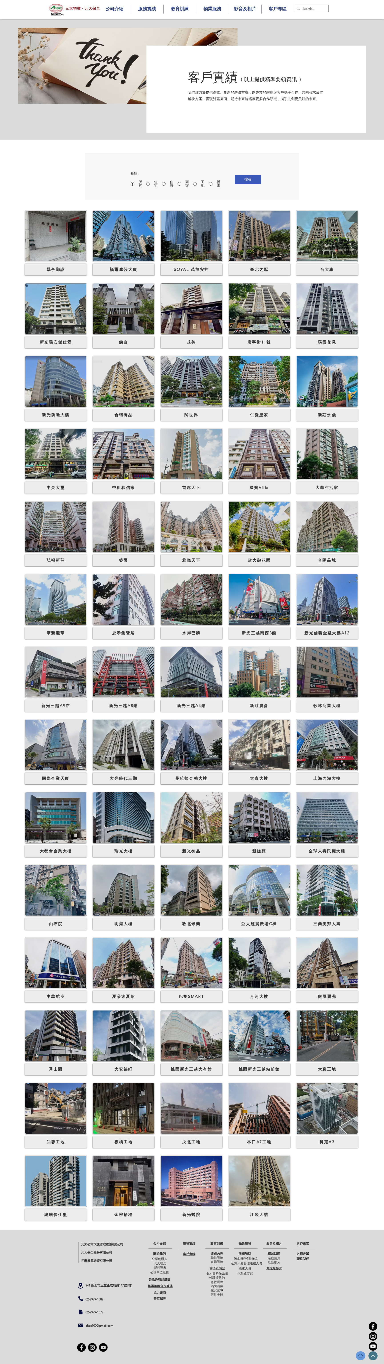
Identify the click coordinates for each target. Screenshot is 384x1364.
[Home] (360, 1355)
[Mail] (81, 1325)
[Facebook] (373, 1326)
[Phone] (81, 1299)
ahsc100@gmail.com (99, 1326)
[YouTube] (373, 1346)
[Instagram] (373, 1336)
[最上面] (373, 1355)
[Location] (80, 1285)
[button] (114, 9)
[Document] (81, 1312)
